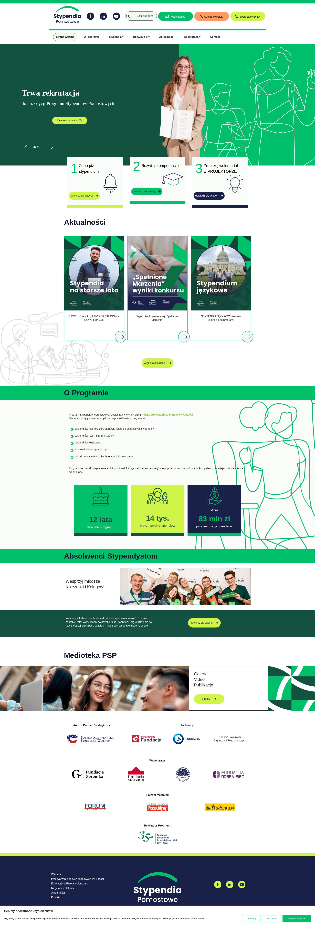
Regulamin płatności (63, 888)
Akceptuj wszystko (296, 918)
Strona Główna (65, 36)
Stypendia (115, 36)
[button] (25, 147)
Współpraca (191, 36)
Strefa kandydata (213, 16)
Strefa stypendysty (249, 16)
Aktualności (166, 36)
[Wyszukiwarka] (128, 16)
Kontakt (215, 36)
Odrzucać (271, 918)
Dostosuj (251, 918)
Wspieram (57, 874)
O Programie (91, 36)
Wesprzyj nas (177, 16)
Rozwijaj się (140, 36)
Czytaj (121, 337)
